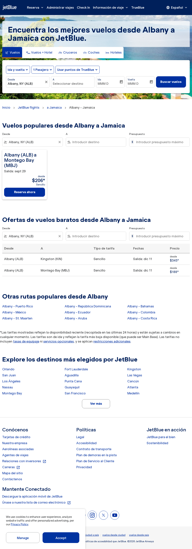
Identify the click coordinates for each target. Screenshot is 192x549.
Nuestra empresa (14, 443)
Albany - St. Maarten (17, 318)
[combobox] (26, 83)
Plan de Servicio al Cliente (95, 461)
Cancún (133, 381)
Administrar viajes (60, 7)
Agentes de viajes (15, 455)
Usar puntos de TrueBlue (75, 70)
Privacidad (84, 467)
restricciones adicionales (111, 341)
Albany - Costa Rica (142, 318)
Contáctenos (12, 479)
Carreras (11, 467)
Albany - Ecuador (78, 312)
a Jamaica (54, 107)
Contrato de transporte (93, 449)
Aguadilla (72, 375)
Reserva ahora (24, 192)
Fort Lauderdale (76, 369)
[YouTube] (114, 515)
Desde (11, 79)
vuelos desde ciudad (113, 535)
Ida (99, 79)
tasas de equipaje (26, 341)
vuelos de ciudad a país (86, 535)
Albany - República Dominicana (88, 306)
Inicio (6, 107)
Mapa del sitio (12, 473)
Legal (80, 437)
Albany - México (14, 312)
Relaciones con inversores (24, 461)
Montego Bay (12, 393)
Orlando (8, 369)
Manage (23, 538)
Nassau (7, 387)
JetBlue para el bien (161, 437)
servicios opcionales (58, 341)
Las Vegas (134, 375)
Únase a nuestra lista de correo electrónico (36, 503)
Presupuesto (137, 134)
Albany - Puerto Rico (17, 306)
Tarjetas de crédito (16, 437)
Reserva (35, 7)
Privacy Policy (19, 524)
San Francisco (75, 393)
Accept (61, 538)
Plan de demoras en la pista (96, 455)
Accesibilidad (86, 443)
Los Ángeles (11, 381)
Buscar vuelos (171, 82)
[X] (103, 515)
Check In (83, 7)
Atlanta (132, 387)
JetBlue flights (28, 107)
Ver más (96, 403)
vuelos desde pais (139, 535)
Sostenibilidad (157, 443)
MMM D (103, 83)
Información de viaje (111, 7)
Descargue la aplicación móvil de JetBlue (32, 496)
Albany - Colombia (141, 312)
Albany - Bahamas (140, 306)
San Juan (9, 375)
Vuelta (131, 79)
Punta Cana (73, 381)
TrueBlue (137, 7)
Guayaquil (72, 387)
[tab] (12, 52)
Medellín (133, 393)
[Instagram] (92, 515)
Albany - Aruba (76, 318)
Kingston (134, 369)
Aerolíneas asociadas (18, 449)
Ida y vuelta (16, 70)
